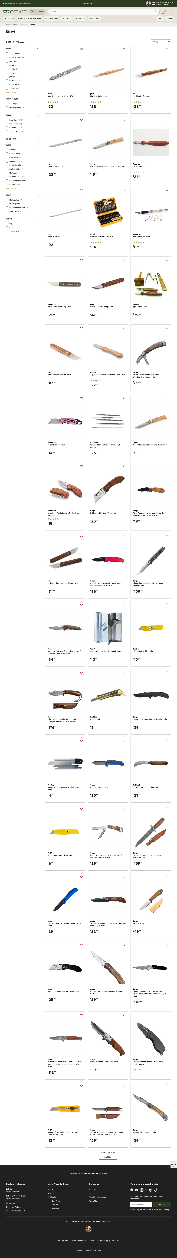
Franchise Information (97, 1197)
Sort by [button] (155, 42)
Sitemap (115, 1240)
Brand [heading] (8, 49)
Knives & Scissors (20, 25)
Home (8, 25)
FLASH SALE (88, 3)
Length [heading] (9, 219)
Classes (170, 18)
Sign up (162, 1204)
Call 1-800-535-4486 (161, 4)
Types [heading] (8, 145)
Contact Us (10, 1203)
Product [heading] (9, 195)
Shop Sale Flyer (53, 1201)
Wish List (51, 1193)
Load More (108, 1157)
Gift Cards (51, 1189)
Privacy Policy (163, 1210)
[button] (161, 41)
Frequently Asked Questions (17, 1211)
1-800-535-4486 (13, 1198)
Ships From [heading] (11, 139)
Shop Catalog (52, 1205)
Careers (92, 1193)
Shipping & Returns (13, 1207)
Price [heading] (8, 115)
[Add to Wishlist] (81, 49)
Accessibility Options (96, 1240)
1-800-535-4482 (13, 1191)
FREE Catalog (52, 1197)
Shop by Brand (53, 1209)
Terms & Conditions (79, 1240)
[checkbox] (7, 53)
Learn (160, 18)
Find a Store (94, 1201)
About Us (92, 1189)
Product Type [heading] (12, 99)
